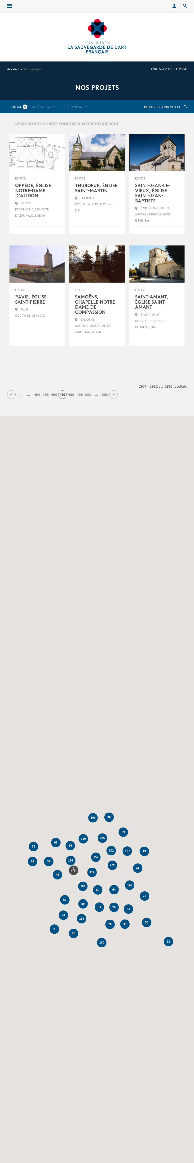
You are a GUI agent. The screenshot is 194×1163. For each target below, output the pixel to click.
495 (45, 395)
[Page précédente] (11, 394)
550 (105, 395)
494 (37, 395)
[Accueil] (97, 36)
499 (79, 395)
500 (88, 395)
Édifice (16, 106)
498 (71, 395)
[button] (73, 870)
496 (54, 395)
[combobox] (43, 106)
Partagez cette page (169, 69)
